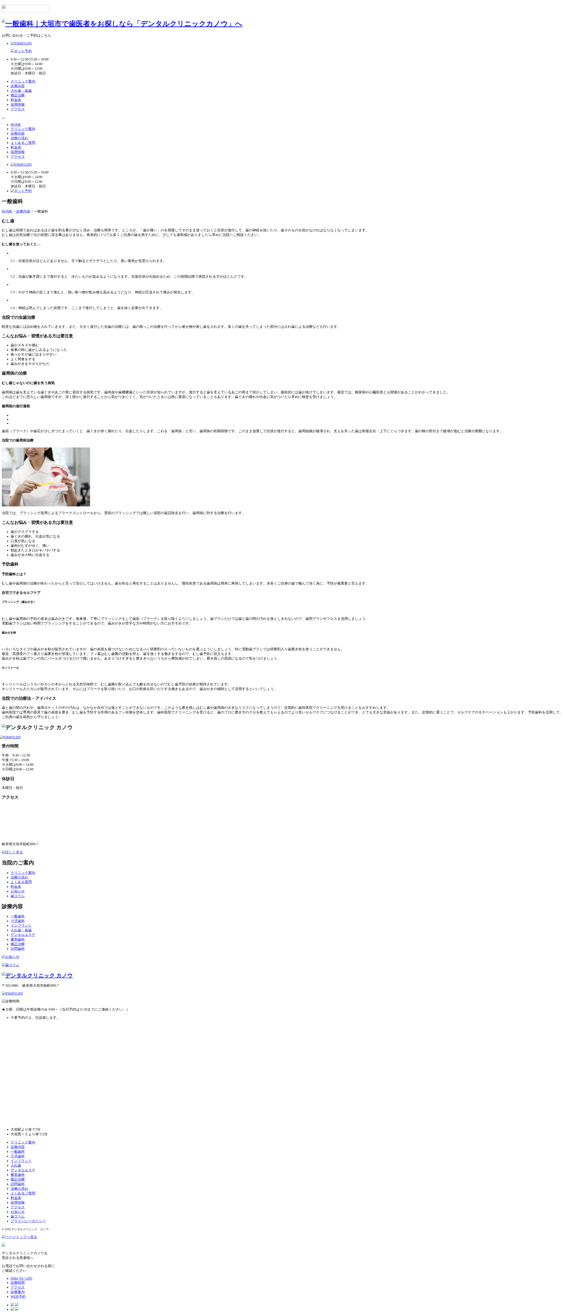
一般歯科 (18, 916)
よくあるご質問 (23, 143)
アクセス (18, 109)
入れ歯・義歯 (21, 90)
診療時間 (18, 1283)
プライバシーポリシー (28, 1221)
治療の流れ (19, 138)
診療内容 (18, 86)
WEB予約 (18, 1296)
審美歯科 (18, 939)
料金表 (16, 100)
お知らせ (18, 891)
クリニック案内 (23, 81)
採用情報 (18, 104)
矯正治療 (18, 95)
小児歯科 (18, 921)
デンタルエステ (23, 935)
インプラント (21, 925)
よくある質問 (21, 882)
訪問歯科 (18, 949)
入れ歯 (16, 1165)
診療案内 (18, 1292)
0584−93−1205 (21, 1278)
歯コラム (18, 896)
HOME (16, 124)
